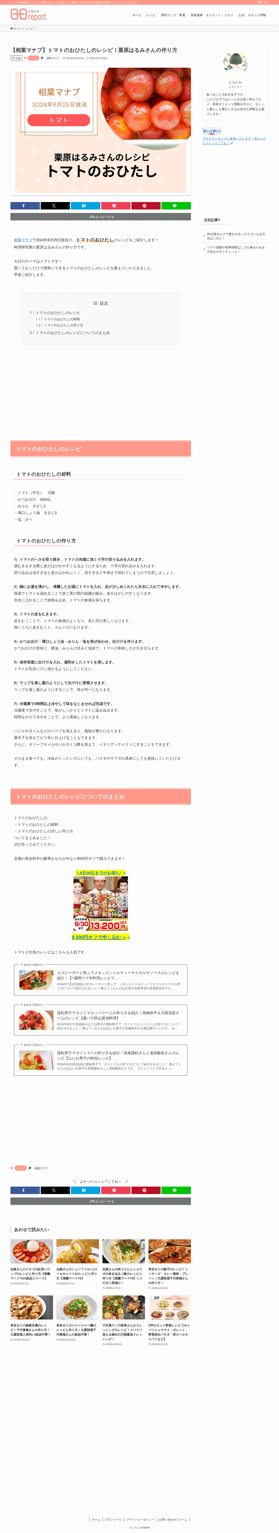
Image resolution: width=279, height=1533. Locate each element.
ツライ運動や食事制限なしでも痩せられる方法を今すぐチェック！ (236, 249)
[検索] (266, 2)
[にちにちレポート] (30, 14)
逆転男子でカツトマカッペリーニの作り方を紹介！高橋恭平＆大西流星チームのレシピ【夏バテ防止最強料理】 (118, 1015)
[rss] (260, 2)
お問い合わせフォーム (173, 1519)
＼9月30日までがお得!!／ (99, 873)
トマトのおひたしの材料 (62, 318)
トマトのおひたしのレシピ (58, 312)
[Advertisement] (100, 389)
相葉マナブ (53, 58)
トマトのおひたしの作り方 (63, 324)
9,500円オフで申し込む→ (99, 937)
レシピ (33, 58)
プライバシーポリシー (140, 1519)
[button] (25, 205)
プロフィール (113, 1519)
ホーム (96, 1519)
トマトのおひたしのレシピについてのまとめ (73, 332)
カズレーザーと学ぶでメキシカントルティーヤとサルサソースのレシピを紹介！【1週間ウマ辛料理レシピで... (118, 975)
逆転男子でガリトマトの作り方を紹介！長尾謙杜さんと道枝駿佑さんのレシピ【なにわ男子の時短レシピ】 (118, 1055)
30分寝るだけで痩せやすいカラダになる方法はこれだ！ (236, 236)
